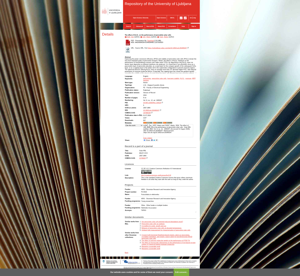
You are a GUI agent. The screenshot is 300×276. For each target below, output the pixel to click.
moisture (188, 78)
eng (194, 18)
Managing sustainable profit (151, 246)
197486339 (147, 113)
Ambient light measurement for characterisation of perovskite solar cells (166, 230)
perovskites (147, 78)
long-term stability (173, 78)
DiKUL (172, 18)
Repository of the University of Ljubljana (158, 4)
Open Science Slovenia (140, 18)
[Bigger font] (185, 18)
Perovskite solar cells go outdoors (153, 224)
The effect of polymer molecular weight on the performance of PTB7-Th (166, 240)
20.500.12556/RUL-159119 (152, 103)
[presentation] (136, 35)
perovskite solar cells (159, 78)
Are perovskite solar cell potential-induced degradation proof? (162, 222)
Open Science (161, 18)
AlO (182, 78)
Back (126, 252)
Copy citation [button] (147, 138)
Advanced (139, 26)
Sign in (193, 26)
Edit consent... (181, 272)
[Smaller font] (181, 18)
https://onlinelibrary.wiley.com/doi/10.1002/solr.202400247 (167, 48)
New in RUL (150, 26)
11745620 (142, 158)
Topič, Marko (163, 37)
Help (183, 26)
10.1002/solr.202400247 (151, 110)
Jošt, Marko (147, 37)
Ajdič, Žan (130, 37)
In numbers (172, 26)
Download (150, 40)
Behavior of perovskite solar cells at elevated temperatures (162, 228)
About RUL (161, 26)
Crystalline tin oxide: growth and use (154, 226)
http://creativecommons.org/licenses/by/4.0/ (156, 175)
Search (128, 26)
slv (191, 18)
